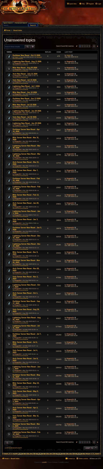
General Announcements (20, 64)
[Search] (33, 25)
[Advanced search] (21, 22)
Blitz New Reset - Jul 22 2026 (24, 105)
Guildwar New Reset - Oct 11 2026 (26, 55)
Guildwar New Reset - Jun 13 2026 (27, 99)
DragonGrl (17, 63)
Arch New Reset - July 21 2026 (25, 74)
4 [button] (87, 46)
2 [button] (82, 46)
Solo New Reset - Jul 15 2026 (24, 80)
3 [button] (84, 46)
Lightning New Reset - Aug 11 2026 (27, 62)
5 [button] (89, 46)
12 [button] (94, 46)
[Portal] (28, 7)
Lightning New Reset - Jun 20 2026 (27, 111)
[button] (76, 46)
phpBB (44, 462)
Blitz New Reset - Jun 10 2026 (25, 92)
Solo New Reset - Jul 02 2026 (24, 117)
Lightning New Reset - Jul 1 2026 (26, 86)
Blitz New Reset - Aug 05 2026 (25, 68)
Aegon (16, 57)
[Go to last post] (72, 55)
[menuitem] (98, 3)
